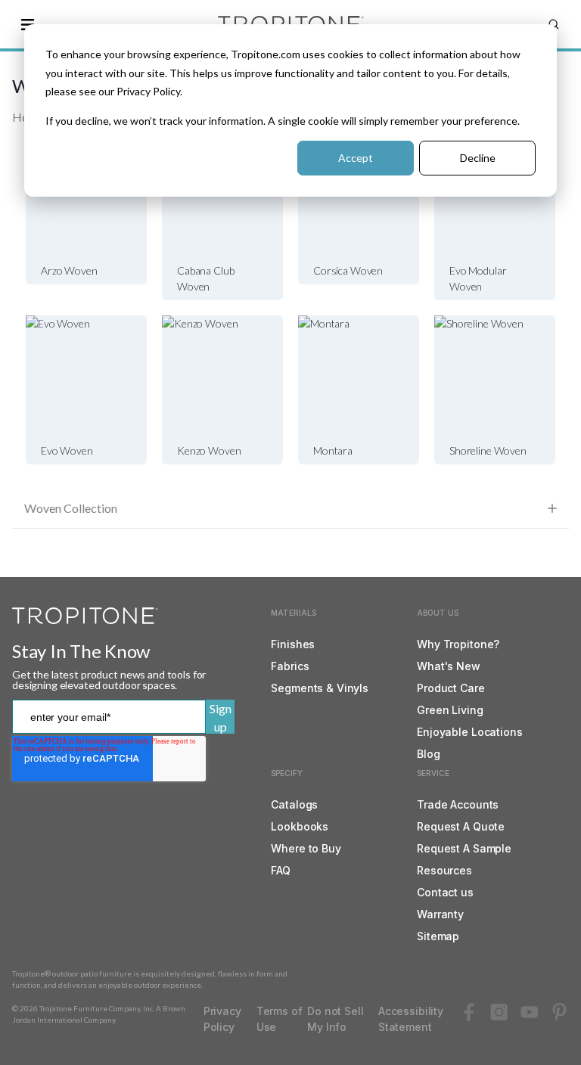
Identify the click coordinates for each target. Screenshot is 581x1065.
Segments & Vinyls (319, 688)
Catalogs (294, 804)
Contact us (445, 892)
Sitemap (438, 936)
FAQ (280, 870)
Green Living (450, 709)
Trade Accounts (458, 804)
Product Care (450, 688)
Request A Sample (464, 848)
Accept (355, 157)
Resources (444, 870)
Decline (478, 157)
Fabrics (290, 666)
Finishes (293, 644)
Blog (428, 753)
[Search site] (554, 24)
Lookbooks (299, 826)
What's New (448, 666)
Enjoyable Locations (469, 731)
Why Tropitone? (458, 644)
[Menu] (27, 24)
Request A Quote (461, 826)
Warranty (440, 914)
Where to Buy (305, 848)
